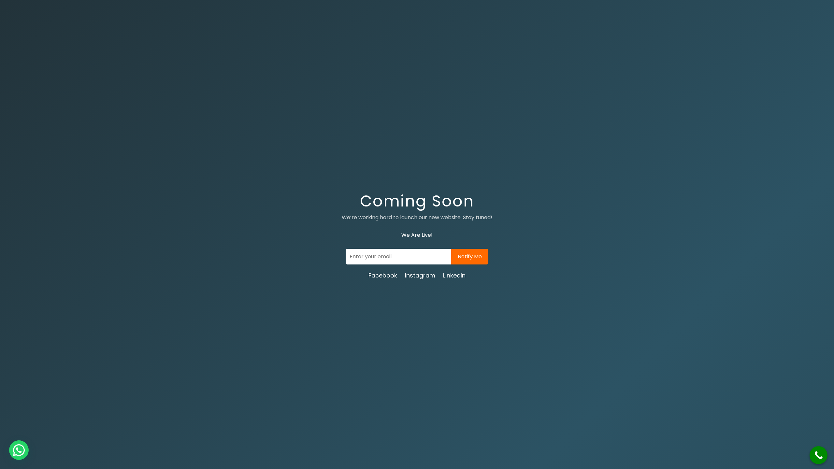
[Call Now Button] (818, 455)
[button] (19, 450)
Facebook (382, 275)
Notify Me (470, 256)
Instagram (420, 275)
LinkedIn (454, 275)
